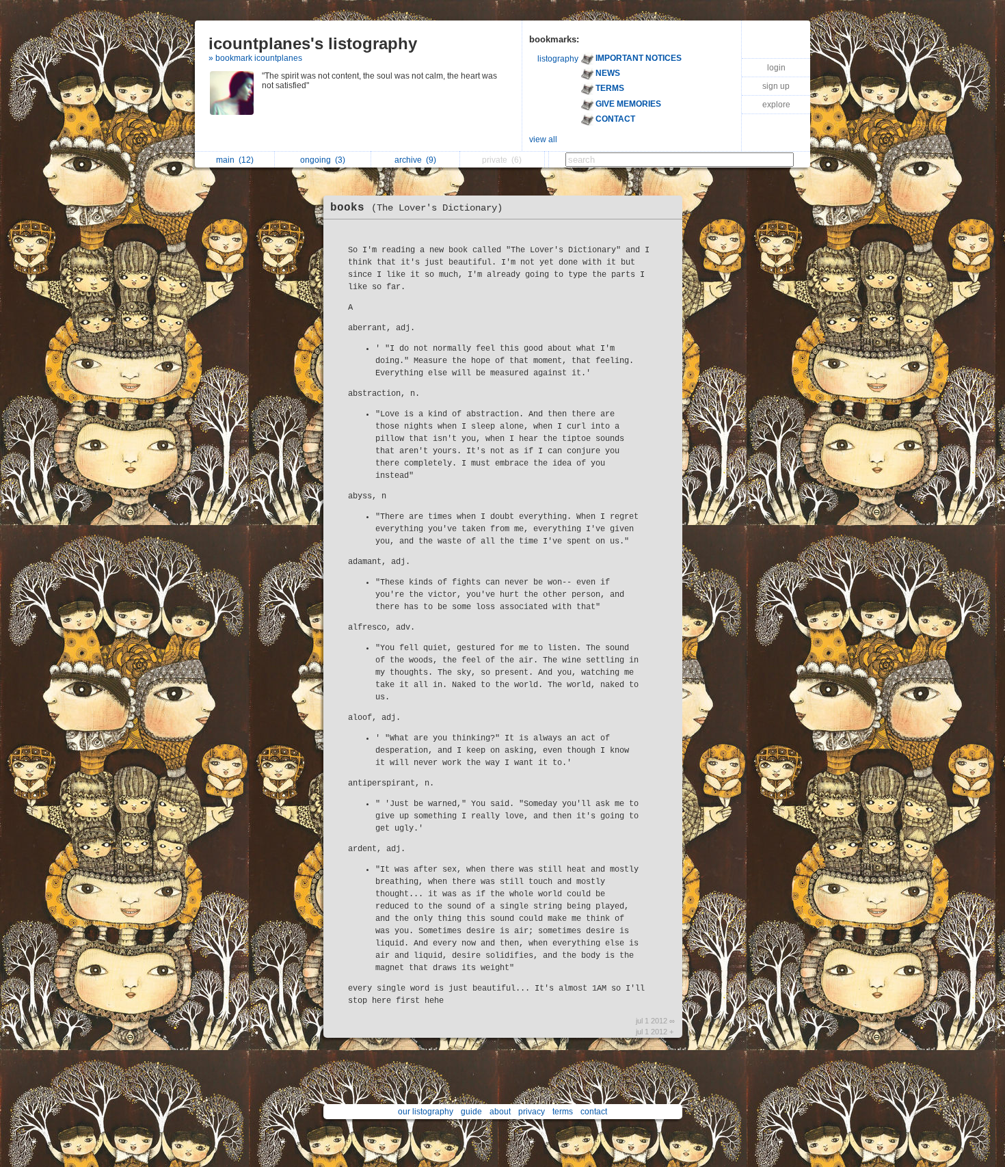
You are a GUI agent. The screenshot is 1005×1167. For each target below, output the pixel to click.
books (416, 208)
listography (557, 59)
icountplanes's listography (313, 43)
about (500, 1111)
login (776, 67)
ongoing (322, 160)
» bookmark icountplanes (255, 58)
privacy (531, 1111)
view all (543, 139)
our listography (425, 1111)
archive (415, 160)
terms (562, 1111)
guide (471, 1111)
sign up (776, 86)
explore (776, 104)
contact (593, 1111)
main (235, 160)
